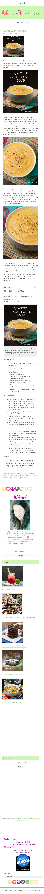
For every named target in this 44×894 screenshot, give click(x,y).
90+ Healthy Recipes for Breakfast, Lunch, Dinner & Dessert (18, 617)
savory (16, 475)
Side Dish (21, 475)
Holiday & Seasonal (8, 475)
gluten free (17, 477)
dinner (11, 477)
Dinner (18, 473)
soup (25, 477)
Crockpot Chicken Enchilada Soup (11, 702)
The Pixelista (31, 890)
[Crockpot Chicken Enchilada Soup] (12, 689)
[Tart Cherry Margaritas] (12, 576)
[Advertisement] (22, 731)
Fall (26, 473)
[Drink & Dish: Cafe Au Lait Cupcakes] (12, 661)
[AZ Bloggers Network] (23, 852)
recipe (22, 477)
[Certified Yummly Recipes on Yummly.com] (23, 844)
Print (35, 287)
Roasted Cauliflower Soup (14, 31)
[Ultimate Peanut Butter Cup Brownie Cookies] (14, 633)
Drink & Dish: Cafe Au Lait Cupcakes (12, 674)
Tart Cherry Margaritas (8, 589)
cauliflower (6, 477)
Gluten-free (31, 473)
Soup (26, 475)
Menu (21, 3)
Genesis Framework (22, 892)
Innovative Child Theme (19, 890)
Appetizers (13, 473)
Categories (21, 22)
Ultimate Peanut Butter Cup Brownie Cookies (14, 646)
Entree (23, 473)
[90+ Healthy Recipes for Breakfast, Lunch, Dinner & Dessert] (18, 604)
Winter (30, 475)
